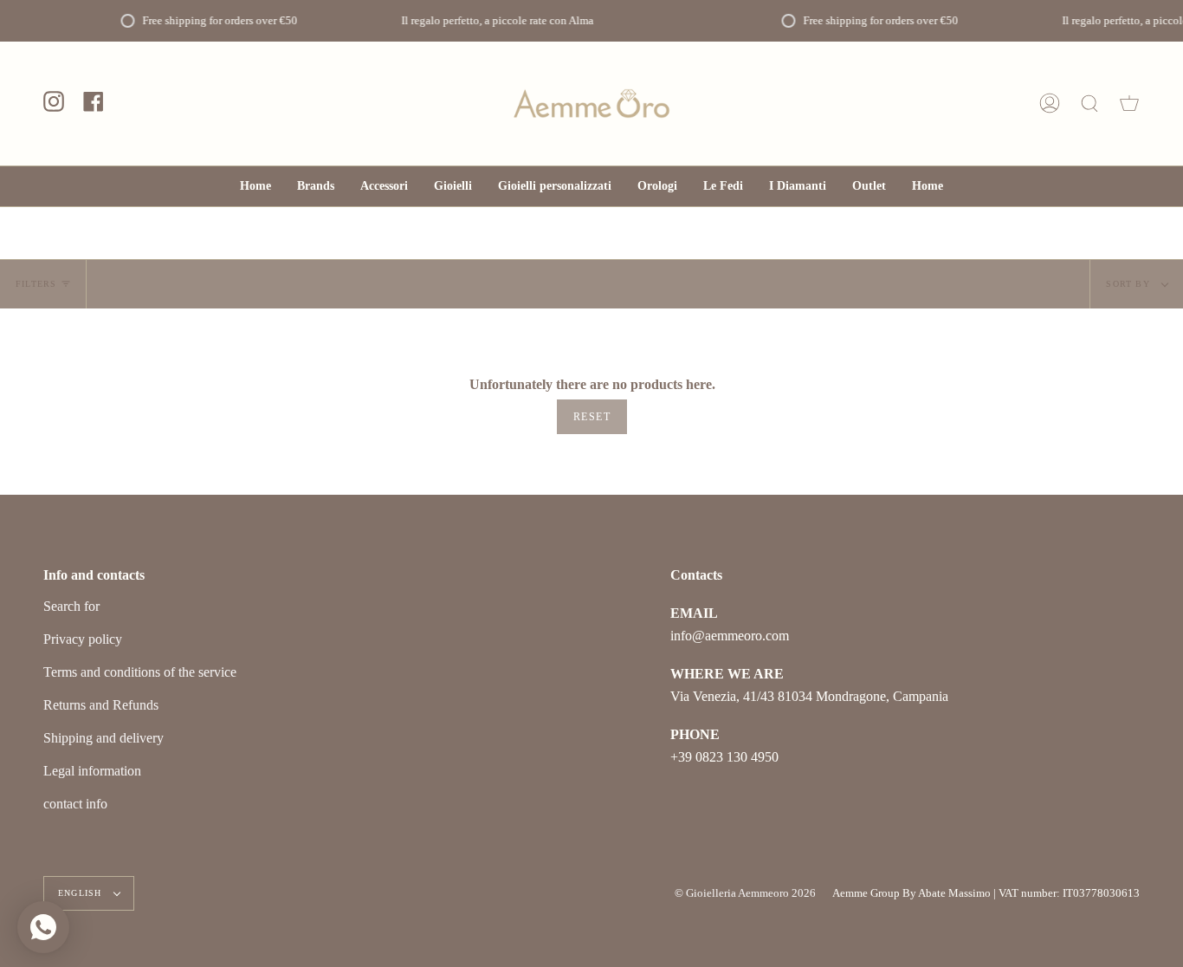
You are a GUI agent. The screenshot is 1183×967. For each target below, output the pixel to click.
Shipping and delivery (103, 737)
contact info (75, 803)
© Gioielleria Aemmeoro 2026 (745, 892)
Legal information (92, 770)
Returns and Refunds (100, 705)
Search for (71, 606)
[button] (384, 186)
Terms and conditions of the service (139, 672)
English (82, 893)
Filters (36, 284)
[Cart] (1129, 103)
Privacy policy (82, 639)
